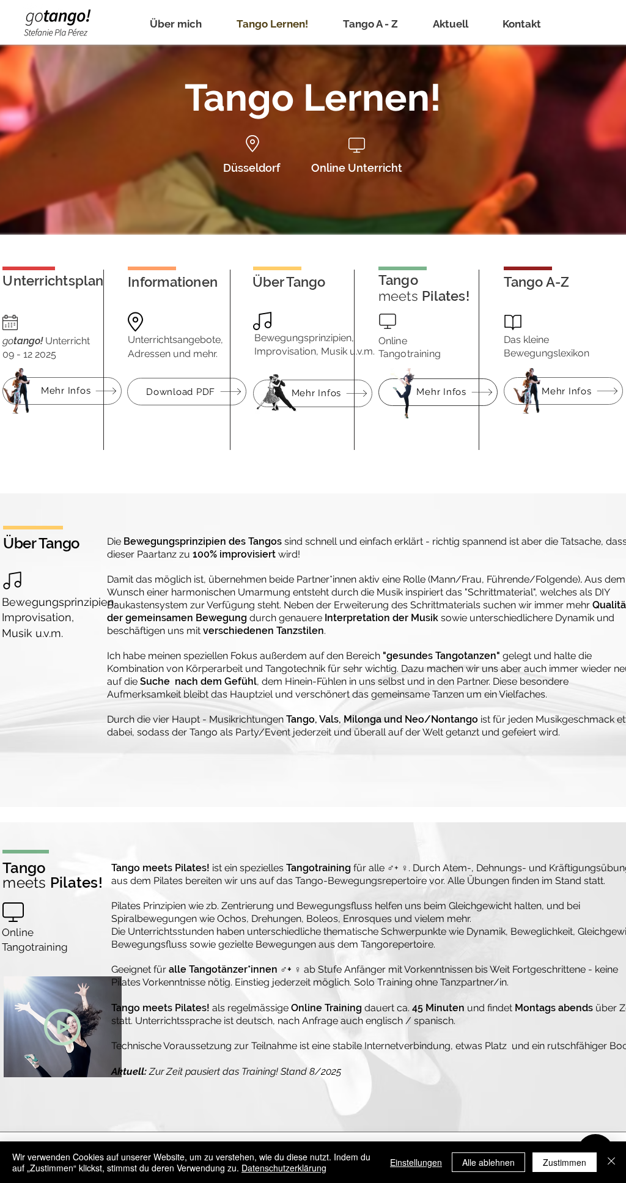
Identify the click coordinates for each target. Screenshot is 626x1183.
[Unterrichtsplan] (520, 1073)
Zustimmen (564, 1162)
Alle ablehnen (488, 1162)
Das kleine (526, 339)
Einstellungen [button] (416, 1162)
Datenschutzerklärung (283, 1168)
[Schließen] (611, 1162)
